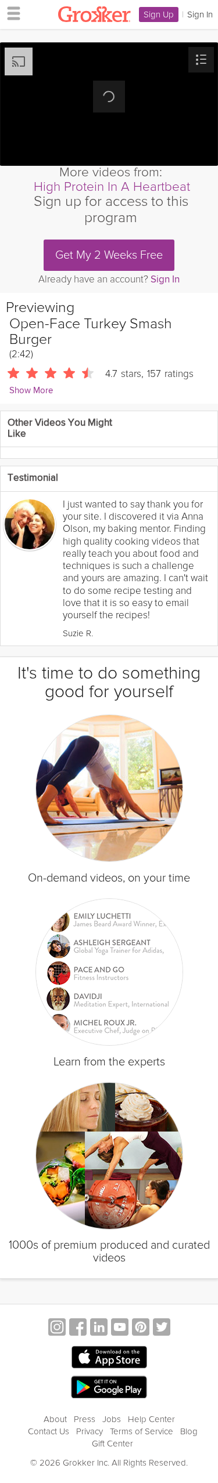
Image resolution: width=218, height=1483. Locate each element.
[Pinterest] (140, 1328)
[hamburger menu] (10, 13)
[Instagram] (57, 1328)
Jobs (111, 1419)
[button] (201, 59)
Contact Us (48, 1431)
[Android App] (109, 1387)
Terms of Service (141, 1431)
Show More (31, 390)
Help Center (151, 1419)
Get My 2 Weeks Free (109, 255)
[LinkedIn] (99, 1328)
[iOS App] (109, 1357)
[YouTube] (119, 1328)
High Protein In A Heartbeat (112, 187)
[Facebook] (78, 1328)
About (55, 1419)
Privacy (89, 1431)
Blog (189, 1431)
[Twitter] (161, 1328)
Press (84, 1419)
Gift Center (112, 1443)
